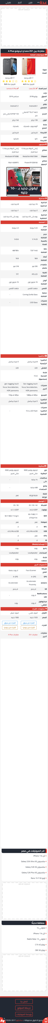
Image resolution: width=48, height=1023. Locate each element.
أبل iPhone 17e (39, 856)
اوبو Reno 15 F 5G (38, 878)
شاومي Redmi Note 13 (36, 939)
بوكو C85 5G (40, 950)
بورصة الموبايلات (24, 1014)
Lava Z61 (32, 88)
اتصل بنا (24, 1001)
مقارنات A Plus (13, 634)
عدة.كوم (19, 1020)
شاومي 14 (41, 928)
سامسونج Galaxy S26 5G (35, 867)
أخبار (20, 2)
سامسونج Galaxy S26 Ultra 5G (33, 861)
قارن (30, 2)
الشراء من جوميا (29, 627)
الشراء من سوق (28, 623)
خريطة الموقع (24, 1008)
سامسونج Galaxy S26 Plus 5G (33, 872)
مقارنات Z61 (33, 634)
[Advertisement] (24, 27)
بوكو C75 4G (40, 944)
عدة (43, 2)
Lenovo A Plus (12, 88)
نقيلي (8, 2)
